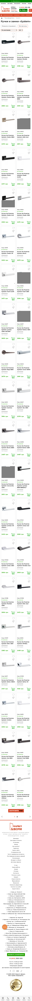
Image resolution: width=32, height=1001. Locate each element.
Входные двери (23, 832)
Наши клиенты (16, 879)
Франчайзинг (16, 881)
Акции (29, 3)
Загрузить (16, 811)
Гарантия (16, 848)
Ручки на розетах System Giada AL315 (23, 175)
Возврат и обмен (16, 860)
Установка (16, 842)
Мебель (28, 15)
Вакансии (16, 883)
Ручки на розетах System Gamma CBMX (8, 407)
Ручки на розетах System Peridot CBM (8, 603)
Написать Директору (16, 885)
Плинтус (25, 834)
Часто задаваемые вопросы (16, 854)
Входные (17, 15)
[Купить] (13, 66)
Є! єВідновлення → (16, 1)
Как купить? (17, 3)
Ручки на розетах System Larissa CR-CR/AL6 (8, 796)
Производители (13, 835)
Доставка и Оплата (16, 840)
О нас (16, 865)
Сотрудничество (16, 852)
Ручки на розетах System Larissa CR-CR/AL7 (8, 525)
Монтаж (24, 3)
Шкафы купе (17, 834)
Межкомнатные (8, 15)
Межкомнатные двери (10, 832)
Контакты (3, 3)
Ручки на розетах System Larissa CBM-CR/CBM (8, 329)
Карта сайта (16, 850)
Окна (22, 15)
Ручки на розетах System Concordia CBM (8, 485)
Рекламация (16, 858)
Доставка (10, 3)
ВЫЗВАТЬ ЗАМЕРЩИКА (16, 954)
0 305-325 (25, 7)
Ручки (5, 834)
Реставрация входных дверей (16, 856)
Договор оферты (16, 862)
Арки (10, 834)
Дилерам (16, 838)
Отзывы (16, 871)
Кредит (16, 877)
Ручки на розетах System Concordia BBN (23, 97)
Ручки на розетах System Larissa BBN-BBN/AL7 (23, 485)
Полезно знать (16, 875)
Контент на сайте (16, 886)
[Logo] (5, 9)
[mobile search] (30, 10)
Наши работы (16, 867)
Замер (16, 844)
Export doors (16, 888)
